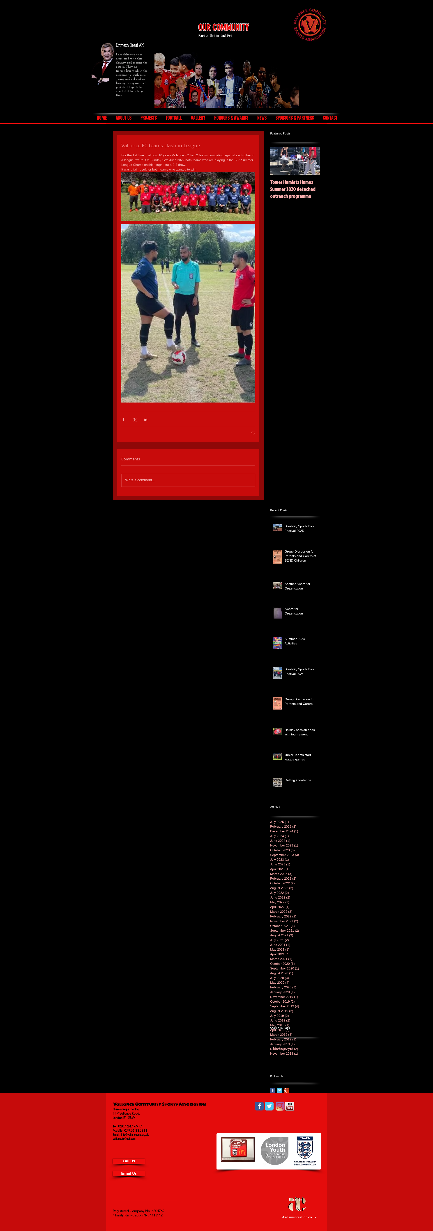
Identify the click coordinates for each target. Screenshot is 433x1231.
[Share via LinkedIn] (145, 419)
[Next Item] (313, 160)
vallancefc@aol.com (124, 1139)
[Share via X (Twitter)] (134, 419)
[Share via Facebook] (123, 419)
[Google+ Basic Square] (286, 1090)
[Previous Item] (277, 160)
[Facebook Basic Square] (272, 1090)
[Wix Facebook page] (259, 1106)
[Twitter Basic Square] (279, 1090)
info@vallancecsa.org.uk (135, 1135)
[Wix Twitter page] (269, 1106)
